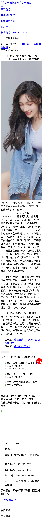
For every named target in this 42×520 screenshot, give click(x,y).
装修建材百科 (13, 431)
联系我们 (10, 437)
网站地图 (8, 499)
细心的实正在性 (22, 346)
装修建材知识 (13, 424)
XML (17, 499)
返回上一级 (5, 352)
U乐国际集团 (24, 44)
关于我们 (10, 417)
